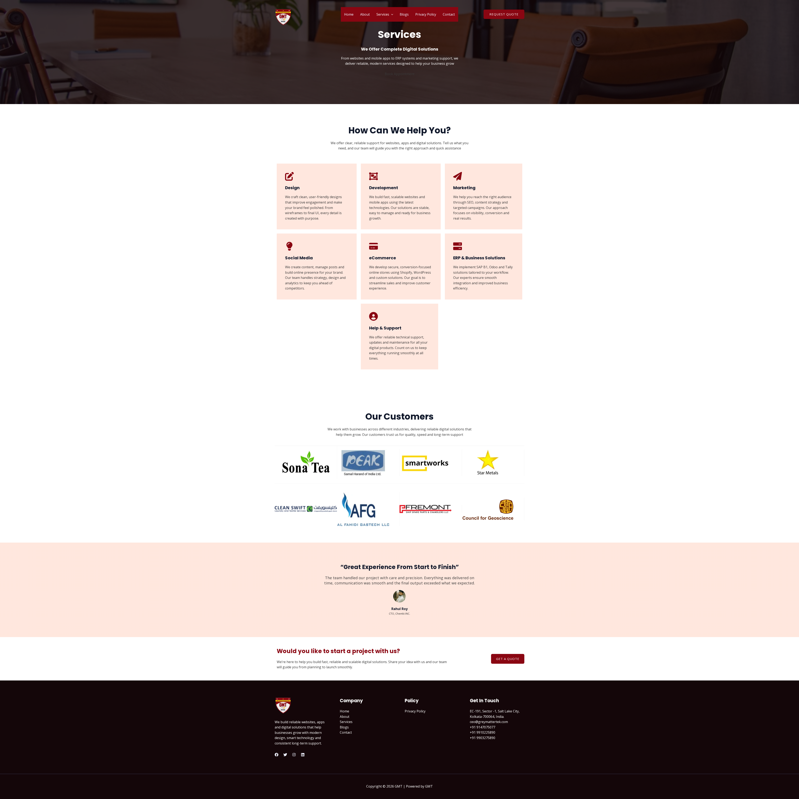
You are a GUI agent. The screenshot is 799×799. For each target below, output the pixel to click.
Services (346, 721)
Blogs (404, 14)
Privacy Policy (425, 14)
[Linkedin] (303, 755)
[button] (391, 14)
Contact (449, 14)
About (365, 14)
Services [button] (382, 14)
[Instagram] (294, 755)
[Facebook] (276, 755)
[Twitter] (285, 755)
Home (349, 14)
